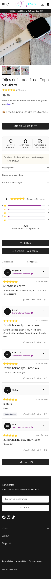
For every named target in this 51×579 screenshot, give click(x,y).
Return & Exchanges (12, 182)
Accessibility (21, 561)
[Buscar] (9, 4)
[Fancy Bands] (25, 4)
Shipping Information (12, 175)
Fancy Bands (13, 569)
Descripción (8, 167)
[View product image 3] (25, 70)
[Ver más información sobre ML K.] (43, 426)
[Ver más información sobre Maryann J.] (43, 272)
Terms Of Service (35, 561)
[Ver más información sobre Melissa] (43, 390)
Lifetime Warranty (11, 146)
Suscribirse (25, 508)
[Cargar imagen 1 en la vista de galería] (25, 39)
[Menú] (3, 4)
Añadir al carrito (25, 126)
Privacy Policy (7, 561)
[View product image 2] (15, 70)
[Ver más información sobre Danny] (43, 311)
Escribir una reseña (31, 252)
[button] (14, 90)
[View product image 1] (6, 70)
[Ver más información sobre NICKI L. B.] (43, 354)
